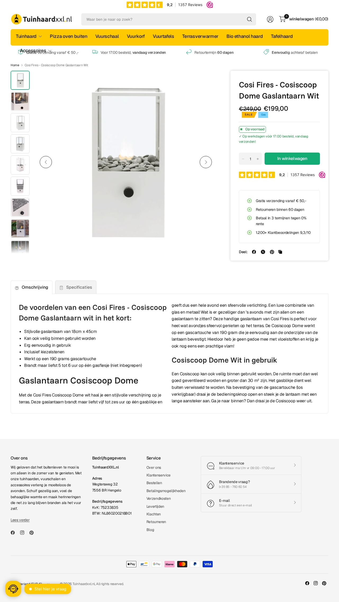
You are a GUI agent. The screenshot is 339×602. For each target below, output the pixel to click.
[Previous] (46, 162)
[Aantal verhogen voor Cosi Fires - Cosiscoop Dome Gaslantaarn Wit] (258, 159)
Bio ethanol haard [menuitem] (244, 36)
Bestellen (154, 482)
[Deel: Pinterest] (272, 251)
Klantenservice (158, 475)
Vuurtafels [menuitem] (163, 36)
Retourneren (156, 521)
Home (15, 65)
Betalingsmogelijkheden (166, 490)
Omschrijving (35, 287)
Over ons (153, 467)
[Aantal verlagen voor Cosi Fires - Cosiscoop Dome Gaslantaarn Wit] (243, 159)
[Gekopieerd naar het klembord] (280, 251)
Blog (150, 529)
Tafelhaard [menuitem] (282, 36)
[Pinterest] (33, 532)
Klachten (153, 514)
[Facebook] (15, 532)
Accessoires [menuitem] (33, 50)
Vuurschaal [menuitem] (107, 36)
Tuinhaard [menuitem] (26, 36)
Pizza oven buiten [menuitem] (68, 36)
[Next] (206, 162)
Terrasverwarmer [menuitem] (200, 36)
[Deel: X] (263, 251)
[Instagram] (24, 532)
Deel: (243, 252)
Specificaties (79, 287)
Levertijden (155, 506)
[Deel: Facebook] (254, 251)
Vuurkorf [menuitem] (136, 36)
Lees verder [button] (20, 520)
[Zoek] (249, 19)
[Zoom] (207, 81)
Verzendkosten (158, 498)
